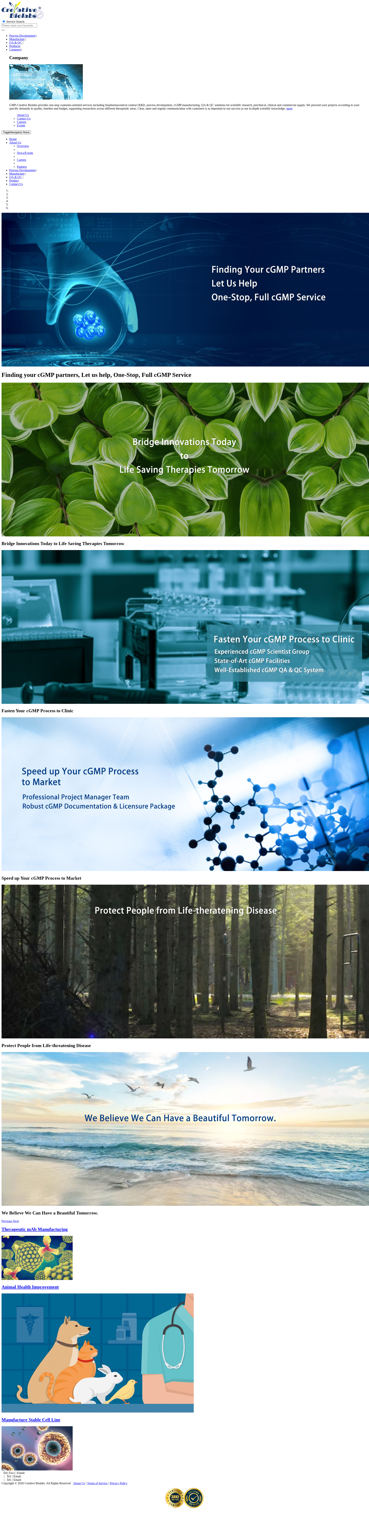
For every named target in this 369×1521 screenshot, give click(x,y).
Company (15, 49)
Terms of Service (97, 1483)
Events (21, 125)
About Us (23, 115)
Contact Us (24, 118)
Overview (23, 146)
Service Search (15, 21)
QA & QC (15, 42)
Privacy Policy (118, 1483)
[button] (7, 1221)
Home (16, 132)
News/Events (25, 153)
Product (14, 180)
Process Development (22, 35)
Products (14, 46)
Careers (21, 122)
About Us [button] (15, 142)
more (289, 108)
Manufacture (17, 39)
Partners (22, 166)
